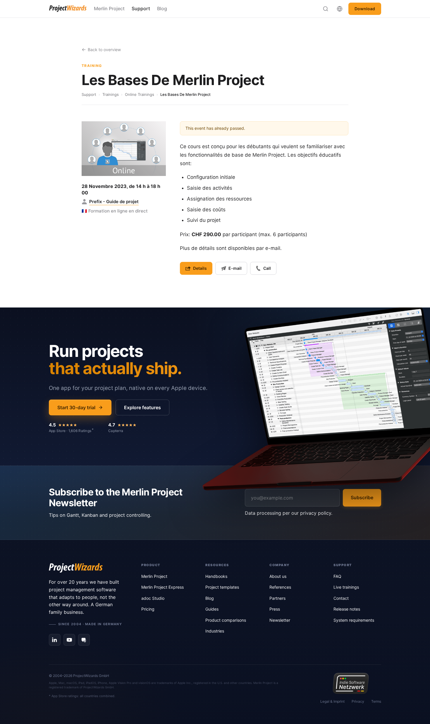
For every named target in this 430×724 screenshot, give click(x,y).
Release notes (346, 608)
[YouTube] (69, 640)
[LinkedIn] (55, 640)
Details (200, 268)
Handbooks (216, 576)
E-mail (235, 268)
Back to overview (104, 49)
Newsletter (279, 620)
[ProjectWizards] (87, 568)
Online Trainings (139, 94)
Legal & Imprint (332, 701)
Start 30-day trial (76, 407)
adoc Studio (152, 598)
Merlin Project (109, 8)
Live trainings (346, 587)
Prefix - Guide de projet (114, 201)
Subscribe (362, 497)
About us (277, 576)
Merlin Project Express (162, 587)
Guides (212, 608)
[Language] (339, 9)
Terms (376, 701)
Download (365, 8)
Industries (214, 630)
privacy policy (315, 513)
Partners (277, 598)
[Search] (325, 9)
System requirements (353, 620)
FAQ (337, 576)
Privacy (358, 701)
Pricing (147, 608)
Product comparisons (225, 620)
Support (141, 8)
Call (267, 268)
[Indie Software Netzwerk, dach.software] (350, 683)
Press (274, 608)
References (280, 587)
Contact (341, 598)
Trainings (110, 94)
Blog (162, 8)
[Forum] (84, 640)
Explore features (142, 407)
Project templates (222, 587)
